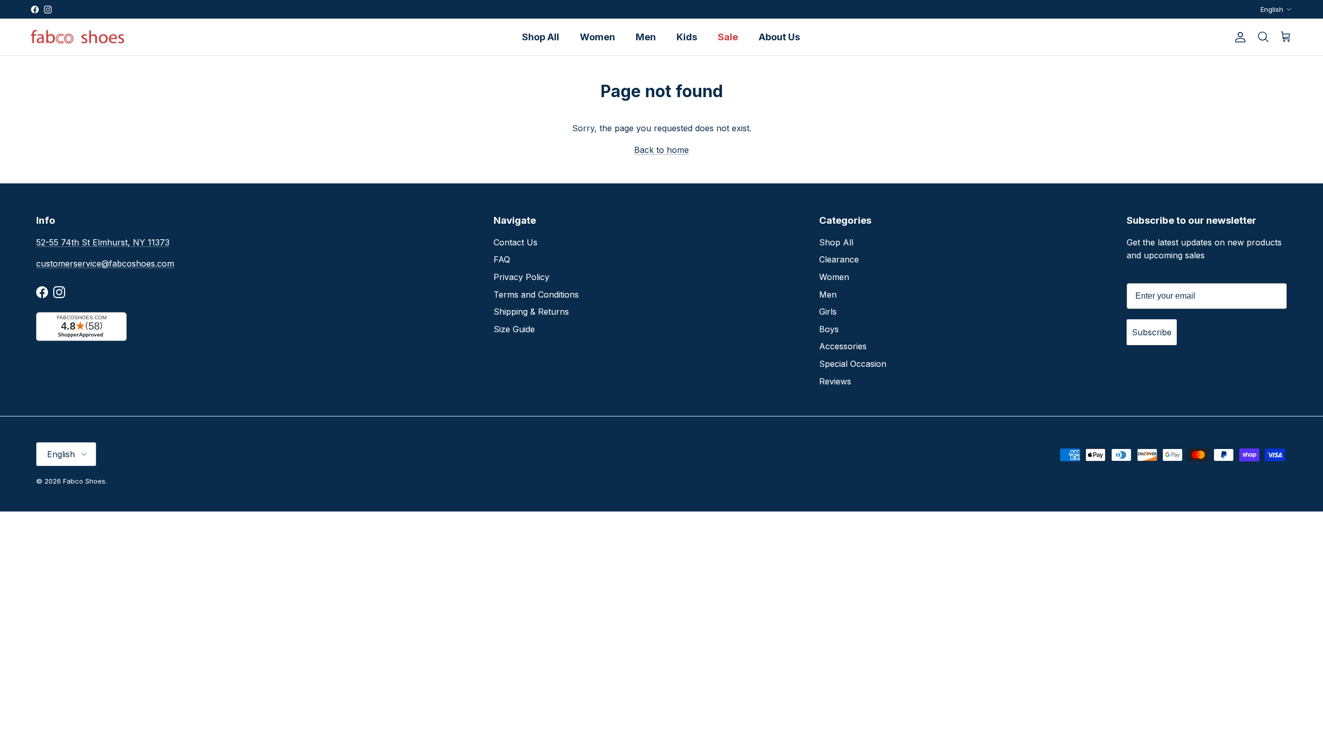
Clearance (839, 259)
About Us (779, 37)
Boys (829, 329)
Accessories (843, 346)
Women (597, 37)
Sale (728, 37)
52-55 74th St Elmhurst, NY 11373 (103, 242)
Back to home (661, 150)
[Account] (1238, 37)
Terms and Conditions (536, 294)
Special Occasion (852, 364)
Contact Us (515, 242)
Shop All (540, 37)
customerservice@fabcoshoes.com (105, 263)
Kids (686, 37)
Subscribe (1152, 332)
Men (646, 37)
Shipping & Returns (531, 311)
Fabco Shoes (84, 481)
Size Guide (514, 329)
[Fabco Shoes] (77, 37)
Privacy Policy (521, 277)
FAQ (502, 259)
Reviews (835, 381)
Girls (828, 311)
